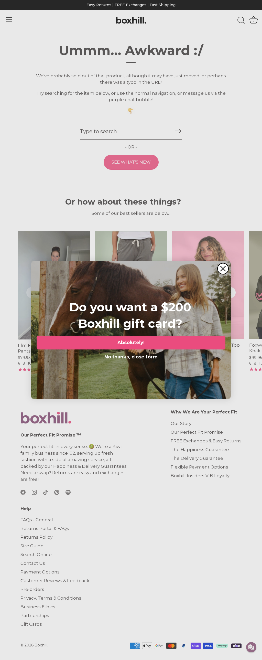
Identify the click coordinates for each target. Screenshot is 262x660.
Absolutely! (131, 342)
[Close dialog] (223, 268)
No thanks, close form (131, 356)
